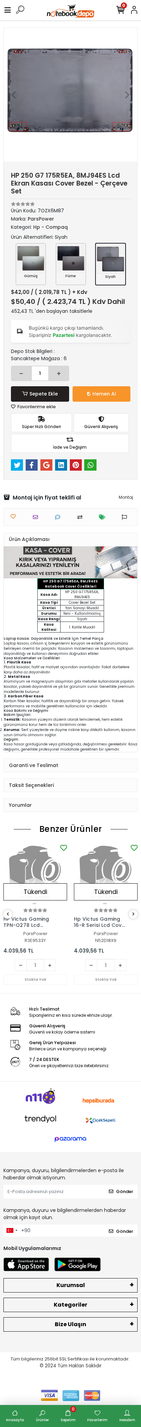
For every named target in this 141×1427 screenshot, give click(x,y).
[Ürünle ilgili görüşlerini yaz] (59, 517)
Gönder (124, 1191)
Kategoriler (70, 1305)
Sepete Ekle (43, 393)
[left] (8, 914)
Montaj (126, 497)
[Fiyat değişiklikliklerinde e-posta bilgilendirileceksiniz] (104, 517)
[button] (14, 95)
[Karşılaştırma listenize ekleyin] (82, 517)
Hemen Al (104, 393)
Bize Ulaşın (70, 1324)
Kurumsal (70, 1285)
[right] (133, 914)
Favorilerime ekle (36, 406)
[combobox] (12, 1231)
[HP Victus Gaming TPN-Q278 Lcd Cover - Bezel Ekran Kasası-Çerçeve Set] (35, 875)
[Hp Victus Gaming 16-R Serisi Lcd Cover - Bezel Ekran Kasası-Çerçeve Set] (106, 875)
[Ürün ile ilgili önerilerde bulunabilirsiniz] (126, 517)
